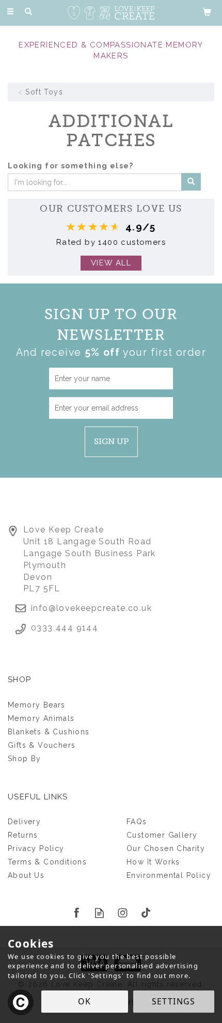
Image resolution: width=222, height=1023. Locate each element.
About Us (26, 875)
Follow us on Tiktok (145, 912)
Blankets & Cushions (49, 732)
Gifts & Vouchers (41, 745)
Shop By (24, 758)
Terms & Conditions (47, 862)
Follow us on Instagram (122, 912)
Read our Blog (99, 912)
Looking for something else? (71, 166)
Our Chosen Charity (165, 848)
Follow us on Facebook (76, 912)
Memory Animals (41, 718)
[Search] (28, 12)
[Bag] (207, 11)
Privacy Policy (36, 848)
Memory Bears (37, 705)
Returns (23, 835)
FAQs (136, 821)
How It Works (153, 862)
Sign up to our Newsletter (111, 332)
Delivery (24, 821)
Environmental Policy (168, 875)
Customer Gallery (161, 835)
